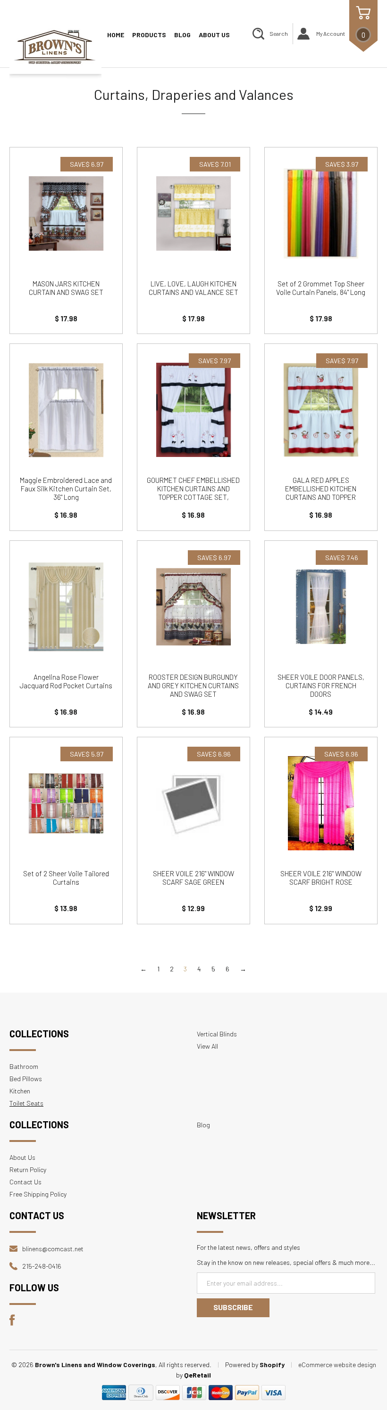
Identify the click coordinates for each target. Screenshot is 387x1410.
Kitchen (19, 1091)
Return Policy (27, 1169)
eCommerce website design (337, 1365)
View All (207, 1046)
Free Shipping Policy (38, 1194)
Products (149, 35)
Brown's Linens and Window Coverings (95, 1365)
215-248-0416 (41, 1266)
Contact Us (25, 1182)
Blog (182, 35)
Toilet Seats (26, 1103)
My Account (330, 33)
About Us (214, 35)
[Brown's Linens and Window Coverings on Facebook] (12, 1323)
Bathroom (23, 1066)
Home (115, 35)
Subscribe (233, 1307)
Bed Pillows (25, 1079)
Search (278, 33)
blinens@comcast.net (53, 1249)
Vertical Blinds (217, 1034)
